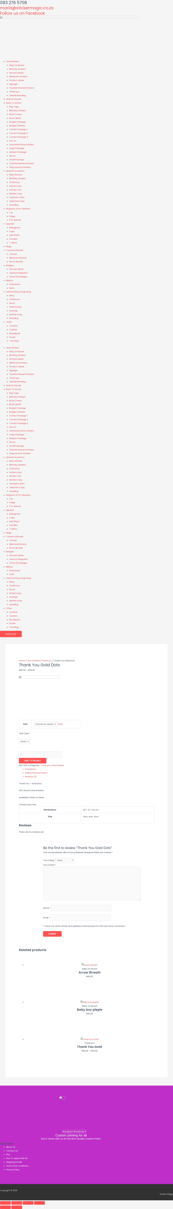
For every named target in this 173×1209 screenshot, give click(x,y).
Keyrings (13, 310)
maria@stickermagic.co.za (27, 8)
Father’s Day (15, 186)
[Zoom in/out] (5, 1203)
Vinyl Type (24, 733)
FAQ (8, 1154)
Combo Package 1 (18, 129)
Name (47, 908)
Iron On (12, 140)
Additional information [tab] (36, 772)
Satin (11, 288)
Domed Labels (16, 72)
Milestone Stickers (18, 76)
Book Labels (15, 118)
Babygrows (14, 227)
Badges (10, 265)
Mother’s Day (15, 193)
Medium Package (17, 152)
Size (25, 724)
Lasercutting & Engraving (18, 291)
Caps (12, 231)
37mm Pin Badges (18, 276)
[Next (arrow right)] (16, 1207)
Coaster (13, 325)
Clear (60, 724)
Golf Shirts (14, 235)
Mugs (8, 246)
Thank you (14, 91)
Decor (12, 303)
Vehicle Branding (17, 95)
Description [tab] (30, 769)
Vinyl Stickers (12, 61)
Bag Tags (14, 106)
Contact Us (12, 1150)
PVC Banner (15, 219)
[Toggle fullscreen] (16, 1203)
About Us (10, 1147)
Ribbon (9, 280)
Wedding (13, 204)
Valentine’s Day (17, 201)
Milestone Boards (17, 257)
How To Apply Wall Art (17, 1158)
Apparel (10, 223)
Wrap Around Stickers (20, 167)
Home (22, 660)
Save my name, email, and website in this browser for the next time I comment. (85, 926)
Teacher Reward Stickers (21, 87)
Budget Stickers (17, 125)
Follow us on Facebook (22, 13)
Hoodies (13, 238)
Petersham (14, 284)
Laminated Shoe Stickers (21, 144)
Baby (11, 295)
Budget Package (17, 121)
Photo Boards (16, 261)
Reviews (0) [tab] (31, 776)
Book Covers (15, 114)
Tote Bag (14, 340)
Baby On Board (16, 65)
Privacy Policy (12, 1169)
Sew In (12, 155)
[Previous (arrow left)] (5, 1207)
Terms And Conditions (17, 1165)
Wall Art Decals (13, 99)
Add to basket (32, 760)
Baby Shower (15, 174)
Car (11, 212)
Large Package (16, 148)
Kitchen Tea (15, 189)
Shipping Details (14, 1162)
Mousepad (14, 333)
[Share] (28, 1203)
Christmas (14, 182)
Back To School (13, 102)
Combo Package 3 (18, 136)
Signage (13, 84)
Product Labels (16, 80)
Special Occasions (15, 170)
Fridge (12, 216)
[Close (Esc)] (39, 1203)
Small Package (16, 159)
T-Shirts (13, 242)
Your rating (49, 860)
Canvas (13, 254)
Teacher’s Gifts (16, 197)
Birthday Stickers (17, 69)
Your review (49, 864)
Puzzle (12, 337)
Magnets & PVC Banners (18, 208)
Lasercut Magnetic (18, 272)
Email (46, 917)
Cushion (13, 329)
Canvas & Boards (14, 250)
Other (9, 321)
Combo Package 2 (18, 133)
